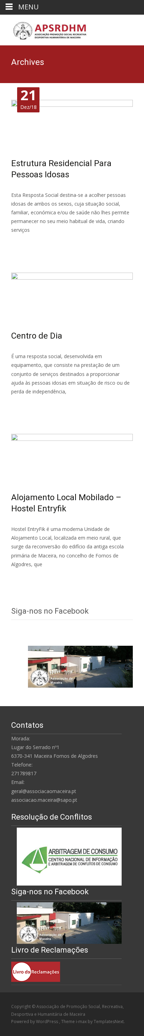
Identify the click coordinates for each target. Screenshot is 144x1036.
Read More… (26, 243)
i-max (82, 1021)
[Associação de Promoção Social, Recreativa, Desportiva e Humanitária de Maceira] (44, 29)
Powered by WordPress (35, 1021)
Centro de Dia (36, 336)
